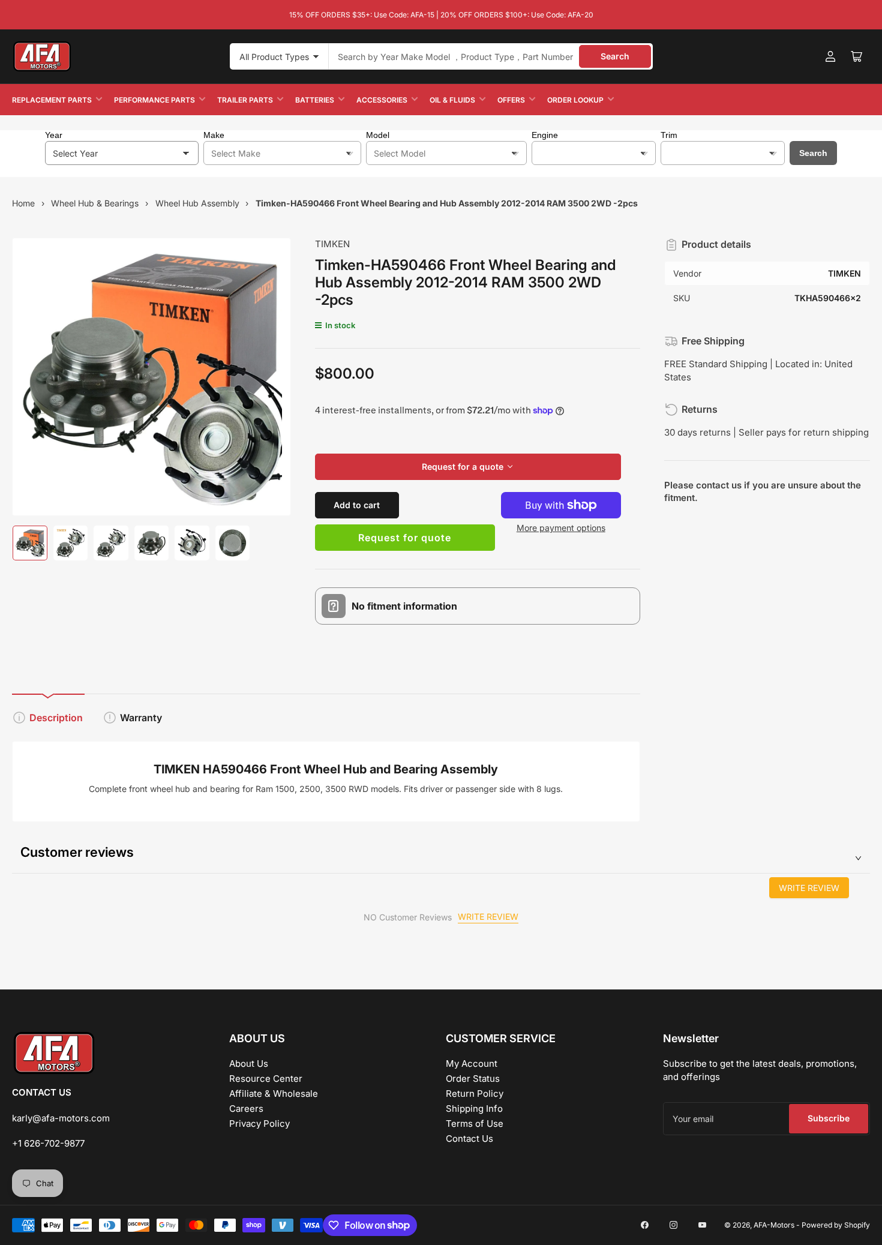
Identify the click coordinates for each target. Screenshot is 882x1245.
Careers (246, 1108)
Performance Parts (154, 99)
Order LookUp (575, 99)
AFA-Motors (774, 1224)
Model (377, 135)
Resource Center (265, 1078)
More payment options (561, 528)
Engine (545, 135)
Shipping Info (474, 1108)
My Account (471, 1063)
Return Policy (474, 1093)
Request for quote (404, 538)
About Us (248, 1063)
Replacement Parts (52, 99)
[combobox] (491, 56)
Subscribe (829, 1118)
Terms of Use (474, 1123)
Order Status (473, 1078)
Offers (511, 99)
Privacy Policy (259, 1123)
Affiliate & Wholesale (273, 1093)
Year (53, 135)
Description (56, 718)
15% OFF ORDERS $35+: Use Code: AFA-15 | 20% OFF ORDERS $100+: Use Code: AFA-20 (441, 14)
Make (213, 135)
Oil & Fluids (452, 99)
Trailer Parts (245, 99)
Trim (669, 135)
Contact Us (469, 1138)
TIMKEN (332, 244)
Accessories (381, 99)
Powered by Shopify (836, 1224)
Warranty (141, 718)
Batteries (314, 99)
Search (615, 56)
